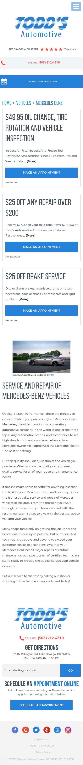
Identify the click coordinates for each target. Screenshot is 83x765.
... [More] (29, 161)
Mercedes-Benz (49, 103)
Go (70, 670)
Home (6, 103)
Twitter (36, 730)
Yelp (46, 730)
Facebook (15, 730)
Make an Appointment (41, 172)
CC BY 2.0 (48, 375)
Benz (15, 375)
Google (25, 730)
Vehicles (23, 103)
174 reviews (70, 49)
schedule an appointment (41, 705)
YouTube (57, 730)
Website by (41, 745)
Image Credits (41, 740)
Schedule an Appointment (43, 82)
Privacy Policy (43, 752)
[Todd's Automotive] (41, 27)
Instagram (68, 730)
